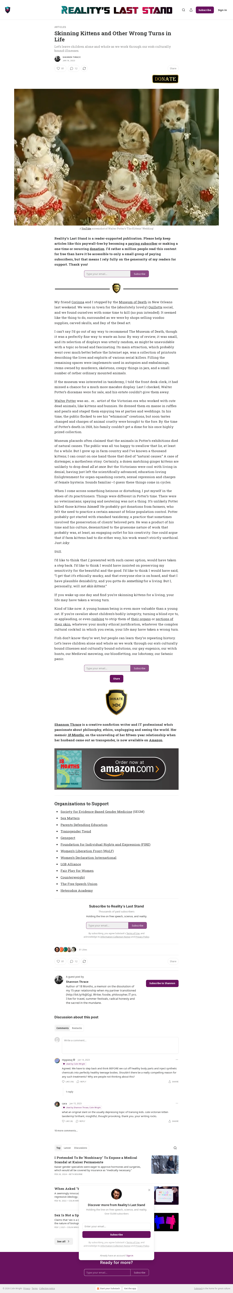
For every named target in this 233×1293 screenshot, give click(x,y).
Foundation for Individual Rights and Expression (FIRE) (105, 844)
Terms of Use (133, 1242)
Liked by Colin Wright (75, 1063)
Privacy (26, 1288)
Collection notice (47, 1288)
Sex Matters (70, 818)
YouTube (86, 228)
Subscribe (205, 10)
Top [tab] (58, 1147)
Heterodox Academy (77, 890)
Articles (60, 26)
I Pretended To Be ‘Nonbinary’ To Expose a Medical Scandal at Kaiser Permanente (95, 1159)
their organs (141, 619)
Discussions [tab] (80, 1147)
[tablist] (69, 1028)
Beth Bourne (76, 1174)
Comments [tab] (62, 1028)
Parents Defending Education (84, 825)
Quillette (155, 307)
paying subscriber (142, 243)
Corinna (77, 302)
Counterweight (73, 877)
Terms (35, 1288)
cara (64, 1103)
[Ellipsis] (177, 1059)
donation (97, 249)
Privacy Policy (142, 1245)
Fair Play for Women (77, 870)
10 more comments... (66, 1130)
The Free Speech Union (79, 884)
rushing (97, 619)
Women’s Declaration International (88, 857)
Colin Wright (76, 1201)
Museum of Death (133, 302)
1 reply (69, 1091)
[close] (149, 1190)
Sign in (222, 10)
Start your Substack (110, 1288)
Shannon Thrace (72, 57)
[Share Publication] (191, 10)
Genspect (68, 838)
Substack (198, 1288)
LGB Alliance (71, 864)
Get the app (130, 1288)
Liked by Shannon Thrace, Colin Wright (83, 1107)
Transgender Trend (76, 831)
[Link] (49, 803)
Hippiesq (67, 1059)
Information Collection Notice (115, 1245)
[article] (116, 1168)
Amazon (155, 740)
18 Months (76, 735)
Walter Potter (65, 401)
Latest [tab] (67, 1147)
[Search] (183, 10)
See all (61, 1241)
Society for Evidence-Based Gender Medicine (96, 811)
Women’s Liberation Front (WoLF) (87, 851)
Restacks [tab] (77, 1028)
